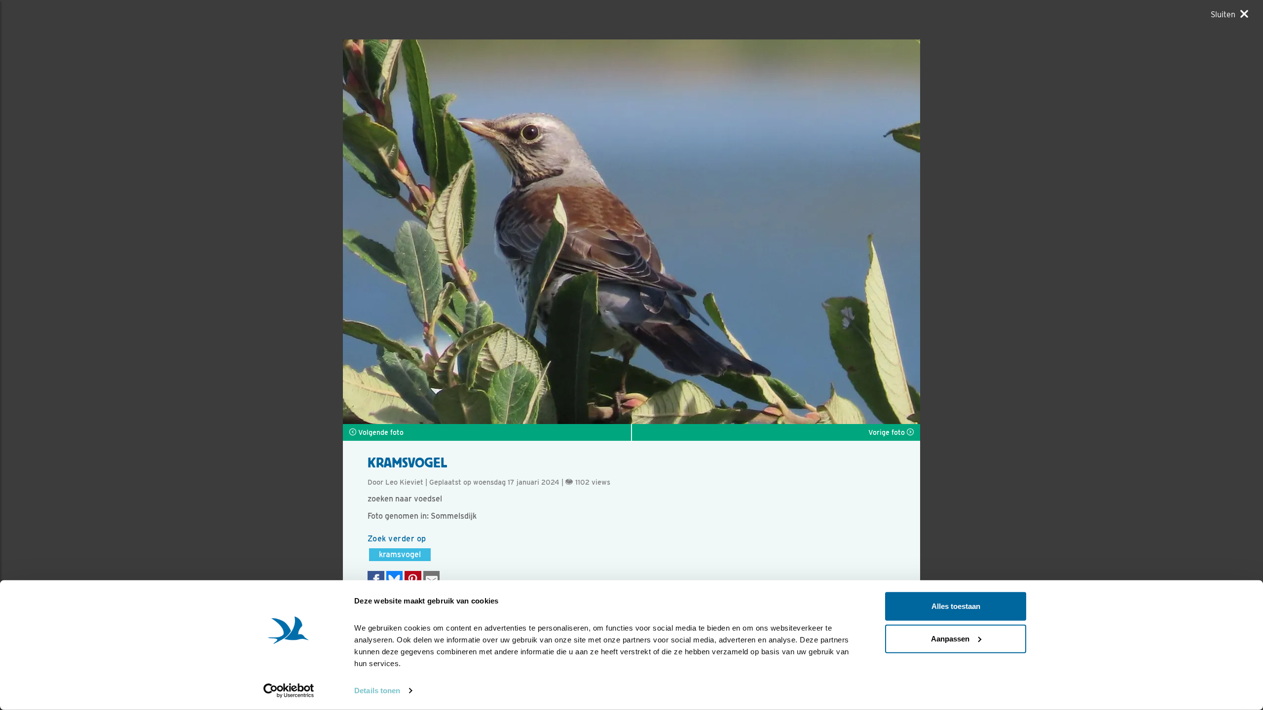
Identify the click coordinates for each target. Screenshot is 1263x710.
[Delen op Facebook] (376, 579)
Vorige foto (887, 432)
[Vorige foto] (776, 231)
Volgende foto (380, 432)
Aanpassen (950, 638)
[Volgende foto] (487, 231)
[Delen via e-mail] (431, 579)
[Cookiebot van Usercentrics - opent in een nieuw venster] (289, 690)
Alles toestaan (955, 606)
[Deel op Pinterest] (413, 579)
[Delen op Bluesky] (394, 579)
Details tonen (377, 690)
